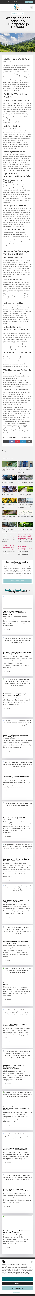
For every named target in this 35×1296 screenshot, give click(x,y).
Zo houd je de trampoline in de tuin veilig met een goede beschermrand (25, 482)
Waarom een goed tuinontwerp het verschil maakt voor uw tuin (24, 553)
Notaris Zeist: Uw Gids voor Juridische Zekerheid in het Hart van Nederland (17, 1190)
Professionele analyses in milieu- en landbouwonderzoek (16, 859)
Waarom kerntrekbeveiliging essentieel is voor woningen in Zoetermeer (25, 506)
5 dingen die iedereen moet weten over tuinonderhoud (16, 1025)
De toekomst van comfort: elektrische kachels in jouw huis (17, 653)
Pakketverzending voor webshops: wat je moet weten (16, 942)
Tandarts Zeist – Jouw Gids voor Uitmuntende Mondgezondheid (15, 1148)
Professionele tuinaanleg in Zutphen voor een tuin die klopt (9, 506)
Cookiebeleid (16, 1292)
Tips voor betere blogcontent (25, 516)
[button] (32, 1262)
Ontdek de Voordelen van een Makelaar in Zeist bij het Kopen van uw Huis (16, 1108)
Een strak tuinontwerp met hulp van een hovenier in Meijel (9, 469)
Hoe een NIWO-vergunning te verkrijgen (14, 818)
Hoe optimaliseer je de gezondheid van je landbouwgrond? (16, 901)
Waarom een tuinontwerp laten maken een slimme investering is (8, 518)
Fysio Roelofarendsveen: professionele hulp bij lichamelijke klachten (8, 529)
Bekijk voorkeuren (17, 1288)
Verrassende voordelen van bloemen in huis (16, 983)
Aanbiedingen (17, 13)
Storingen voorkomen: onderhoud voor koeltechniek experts (16, 777)
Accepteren (17, 1279)
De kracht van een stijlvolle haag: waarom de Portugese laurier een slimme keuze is (25, 529)
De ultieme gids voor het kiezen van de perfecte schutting (16, 1231)
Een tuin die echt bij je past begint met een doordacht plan (25, 541)
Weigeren (17, 1283)
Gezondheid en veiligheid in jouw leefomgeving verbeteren (15, 694)
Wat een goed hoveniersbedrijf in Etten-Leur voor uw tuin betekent (25, 494)
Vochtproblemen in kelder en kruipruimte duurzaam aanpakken (9, 494)
